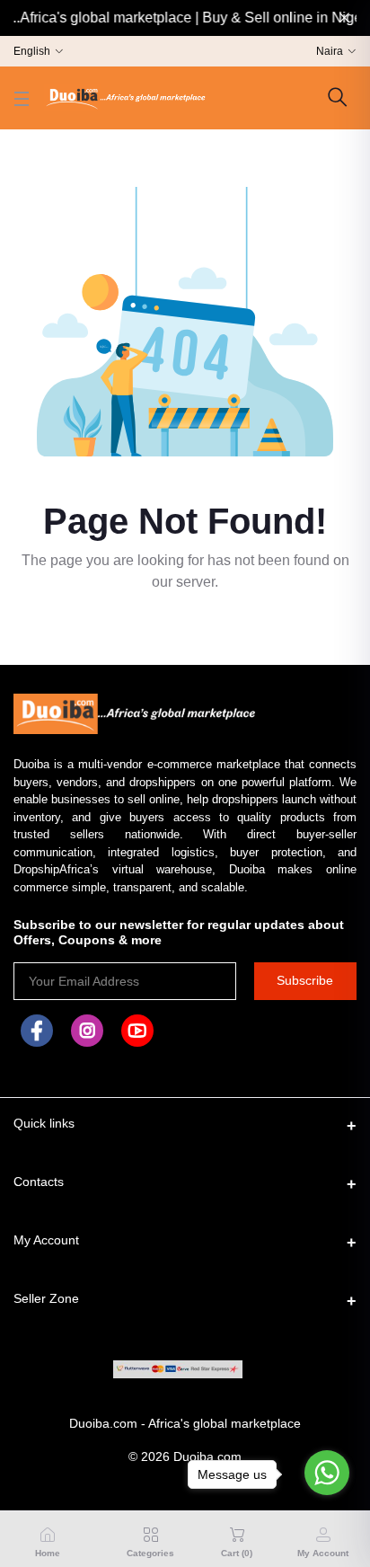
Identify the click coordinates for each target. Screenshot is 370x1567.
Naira (329, 51)
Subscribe (305, 980)
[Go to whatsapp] (326, 1472)
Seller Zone (46, 1298)
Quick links (44, 1123)
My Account (46, 1240)
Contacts (38, 1181)
